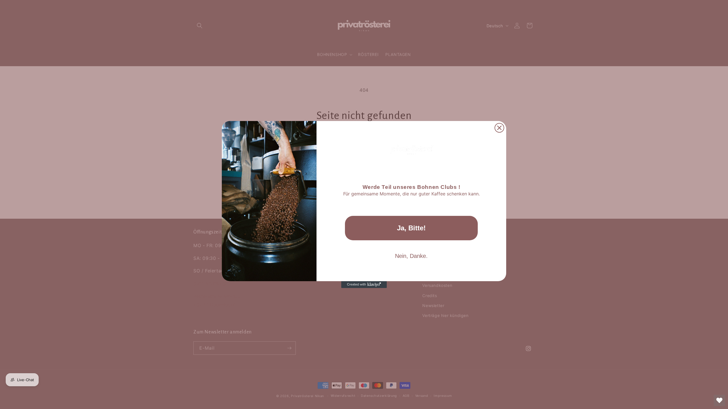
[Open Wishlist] (719, 400)
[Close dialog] (499, 127)
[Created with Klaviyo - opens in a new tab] (364, 284)
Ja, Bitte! (411, 228)
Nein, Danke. (411, 256)
